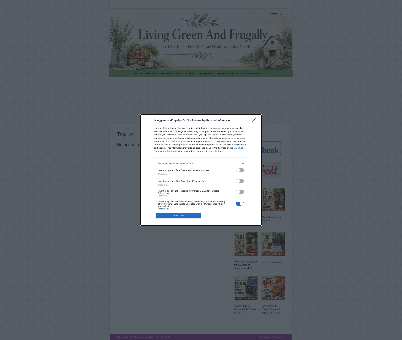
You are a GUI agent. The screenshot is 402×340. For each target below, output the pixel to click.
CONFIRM (178, 215)
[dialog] (201, 170)
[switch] (240, 170)
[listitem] (201, 163)
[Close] (255, 121)
